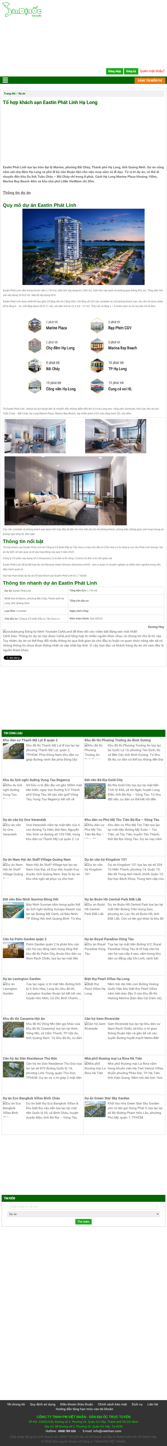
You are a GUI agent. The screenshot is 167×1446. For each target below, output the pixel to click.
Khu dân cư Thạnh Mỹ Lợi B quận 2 (30, 740)
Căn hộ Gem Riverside (102, 1019)
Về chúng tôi (16, 1404)
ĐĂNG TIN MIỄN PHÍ (150, 80)
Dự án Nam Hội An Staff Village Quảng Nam (37, 860)
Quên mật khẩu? (152, 71)
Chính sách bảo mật (112, 1404)
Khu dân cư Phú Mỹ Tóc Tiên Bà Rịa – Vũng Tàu (122, 820)
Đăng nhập (114, 71)
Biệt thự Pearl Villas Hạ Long (107, 979)
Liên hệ (152, 1404)
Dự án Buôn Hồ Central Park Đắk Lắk (113, 899)
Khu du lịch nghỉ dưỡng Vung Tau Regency (36, 780)
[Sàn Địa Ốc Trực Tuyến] (83, 9)
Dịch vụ (137, 1404)
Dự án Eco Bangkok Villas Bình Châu (31, 1098)
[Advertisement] (83, 48)
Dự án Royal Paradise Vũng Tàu (109, 939)
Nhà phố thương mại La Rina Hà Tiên (113, 1058)
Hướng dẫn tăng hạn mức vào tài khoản (84, 1409)
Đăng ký (131, 71)
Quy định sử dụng (42, 1404)
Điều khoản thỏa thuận (76, 1404)
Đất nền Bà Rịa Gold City (104, 780)
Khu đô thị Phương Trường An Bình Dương (118, 740)
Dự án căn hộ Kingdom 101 (106, 860)
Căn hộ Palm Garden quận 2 (25, 939)
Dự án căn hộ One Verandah (24, 820)
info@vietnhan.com (107, 1431)
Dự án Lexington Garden (22, 979)
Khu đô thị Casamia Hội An (24, 1019)
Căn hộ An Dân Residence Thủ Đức (30, 1058)
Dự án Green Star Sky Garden (107, 1098)
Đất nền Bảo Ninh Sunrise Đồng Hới (30, 899)
